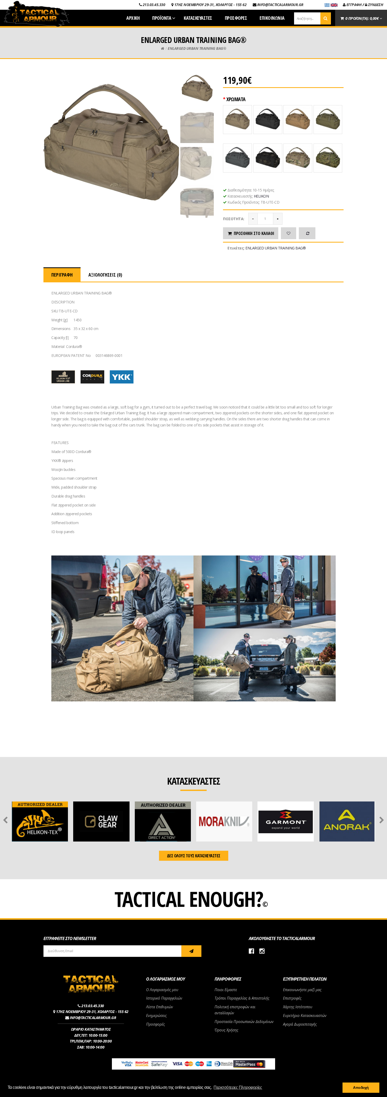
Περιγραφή (62, 275)
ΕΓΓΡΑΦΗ (353, 4)
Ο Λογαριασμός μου (162, 989)
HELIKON (261, 196)
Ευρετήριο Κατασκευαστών (304, 1015)
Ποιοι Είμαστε (226, 989)
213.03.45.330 (154, 4)
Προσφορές (155, 1024)
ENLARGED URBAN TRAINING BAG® (197, 48)
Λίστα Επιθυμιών (159, 1006)
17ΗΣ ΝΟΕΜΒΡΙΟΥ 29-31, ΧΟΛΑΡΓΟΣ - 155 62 (210, 4)
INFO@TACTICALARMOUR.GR (280, 4)
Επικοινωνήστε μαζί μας (302, 989)
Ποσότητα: (233, 218)
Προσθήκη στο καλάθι (254, 233)
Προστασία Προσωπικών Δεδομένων (244, 1021)
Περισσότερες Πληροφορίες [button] (238, 1087)
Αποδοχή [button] (361, 1087)
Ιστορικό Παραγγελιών (164, 998)
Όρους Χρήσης (226, 1029)
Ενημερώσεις (156, 1015)
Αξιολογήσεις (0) (105, 275)
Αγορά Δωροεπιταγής (300, 1024)
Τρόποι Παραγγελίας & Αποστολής (242, 998)
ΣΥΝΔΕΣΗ (375, 4)
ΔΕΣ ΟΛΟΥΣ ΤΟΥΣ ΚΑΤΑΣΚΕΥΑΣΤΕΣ (193, 856)
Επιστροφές (292, 998)
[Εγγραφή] (191, 951)
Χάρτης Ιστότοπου (297, 1006)
